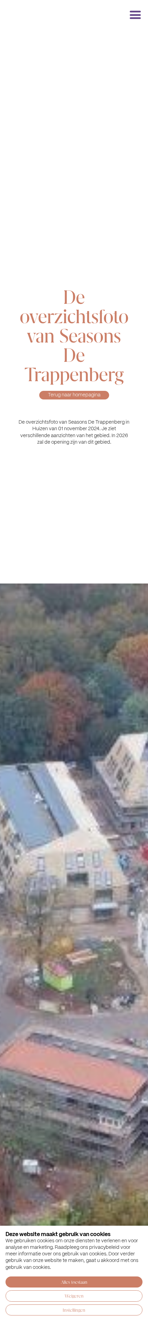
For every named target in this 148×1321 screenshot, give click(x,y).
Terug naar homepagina (74, 395)
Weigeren (74, 1296)
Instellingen (74, 1310)
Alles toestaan (74, 1282)
